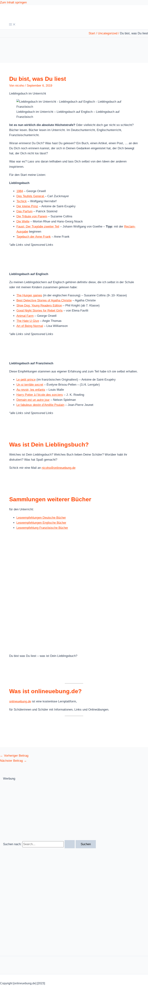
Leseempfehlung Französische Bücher (42, 527)
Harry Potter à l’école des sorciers (39, 394)
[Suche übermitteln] (70, 844)
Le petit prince (26, 379)
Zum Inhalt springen (13, 2)
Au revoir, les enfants (30, 389)
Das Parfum (24, 211)
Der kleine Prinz (27, 206)
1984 (19, 191)
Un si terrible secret (29, 384)
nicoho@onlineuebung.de (58, 467)
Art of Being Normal (29, 326)
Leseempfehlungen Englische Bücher (41, 522)
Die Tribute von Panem (31, 216)
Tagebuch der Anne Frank (33, 236)
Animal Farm (25, 316)
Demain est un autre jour (33, 400)
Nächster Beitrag (13, 760)
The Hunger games (29, 295)
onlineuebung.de (20, 701)
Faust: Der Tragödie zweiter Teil (37, 226)
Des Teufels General (30, 196)
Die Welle (22, 221)
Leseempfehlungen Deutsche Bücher (41, 517)
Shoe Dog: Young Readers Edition (39, 305)
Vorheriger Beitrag (14, 755)
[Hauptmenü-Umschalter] (12, 24)
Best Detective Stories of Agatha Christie (44, 300)
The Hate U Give (27, 321)
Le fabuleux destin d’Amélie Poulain (40, 405)
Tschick (21, 201)
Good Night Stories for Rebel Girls (39, 310)
